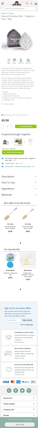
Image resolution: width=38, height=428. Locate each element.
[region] (19, 422)
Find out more (19, 342)
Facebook (16, 390)
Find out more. (27, 419)
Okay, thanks (20, 424)
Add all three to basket (14, 152)
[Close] (36, 419)
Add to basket (27, 126)
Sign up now (27, 320)
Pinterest (29, 390)
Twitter (22, 390)
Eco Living (10, 13)
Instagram (9, 390)
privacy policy (29, 324)
